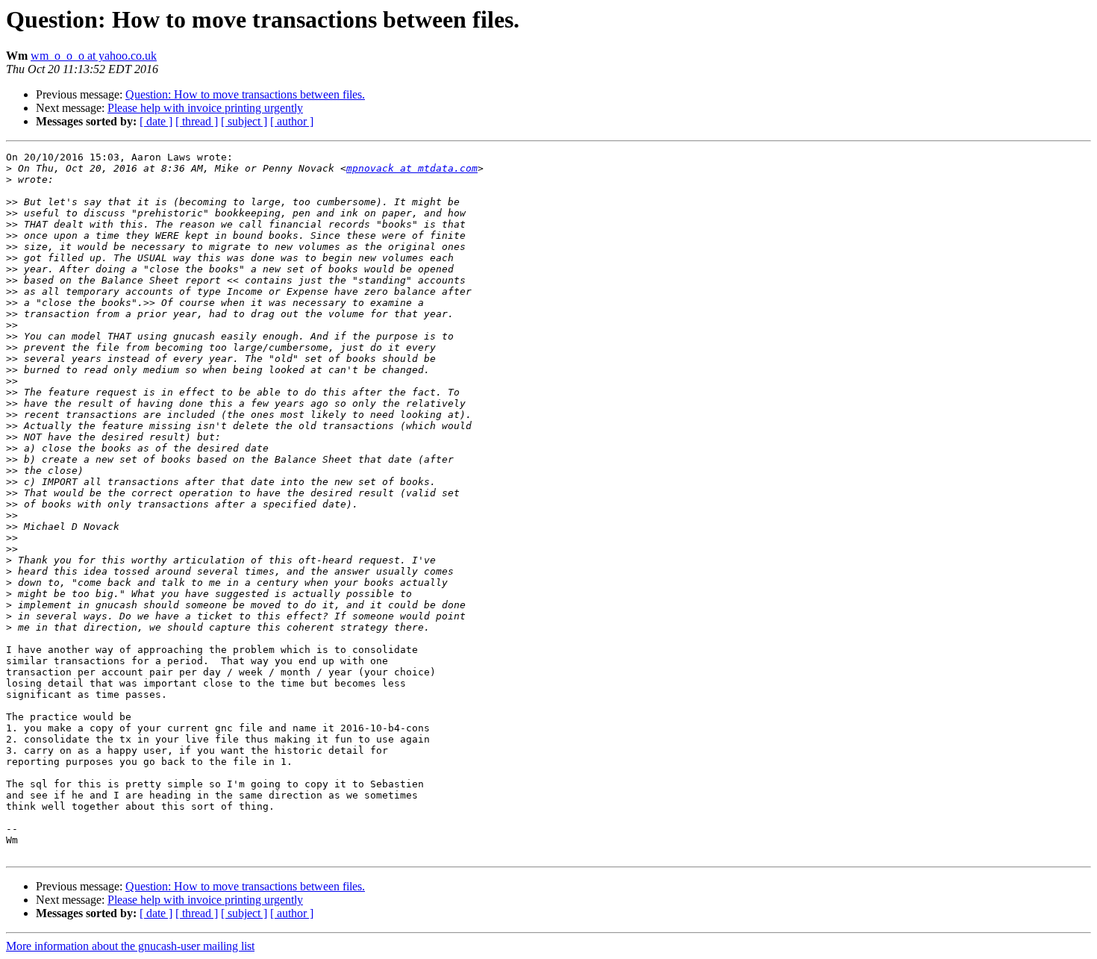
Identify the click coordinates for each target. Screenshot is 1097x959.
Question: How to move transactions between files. (245, 94)
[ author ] (291, 121)
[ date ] (156, 121)
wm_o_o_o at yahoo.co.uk (94, 55)
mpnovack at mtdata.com (412, 168)
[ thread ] (196, 121)
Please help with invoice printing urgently (205, 107)
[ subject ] (244, 121)
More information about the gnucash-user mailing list (130, 946)
